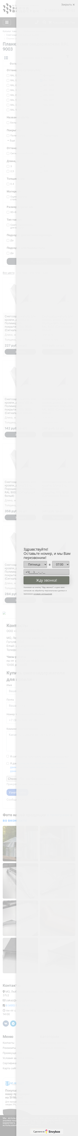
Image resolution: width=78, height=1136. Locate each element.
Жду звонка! (46, 580)
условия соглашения (42, 593)
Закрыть (67, 4)
